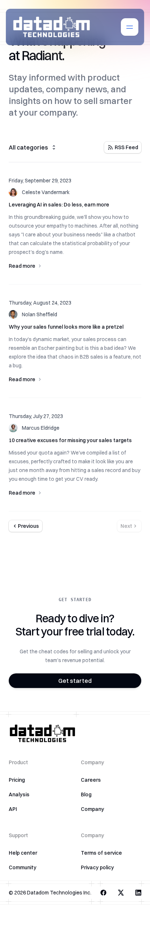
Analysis (19, 794)
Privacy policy (97, 867)
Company (92, 809)
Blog (86, 794)
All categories (28, 147)
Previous (28, 526)
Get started (75, 680)
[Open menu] (129, 27)
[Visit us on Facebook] (103, 893)
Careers (91, 780)
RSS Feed (126, 147)
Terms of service (101, 853)
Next (126, 526)
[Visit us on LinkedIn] (138, 893)
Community (22, 867)
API (13, 809)
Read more (22, 266)
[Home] (51, 27)
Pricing (17, 780)
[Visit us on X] (121, 893)
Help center (23, 853)
